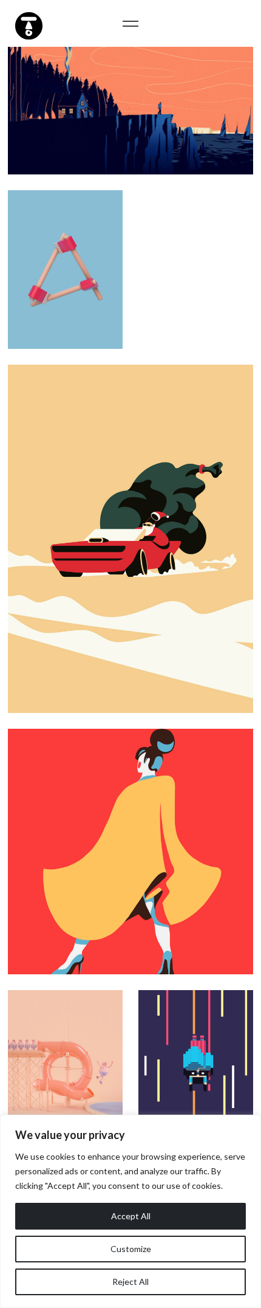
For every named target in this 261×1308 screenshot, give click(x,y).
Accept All (131, 1216)
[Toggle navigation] (131, 23)
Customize (130, 1249)
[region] (130, 1211)
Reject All (130, 1281)
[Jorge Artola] (27, 24)
